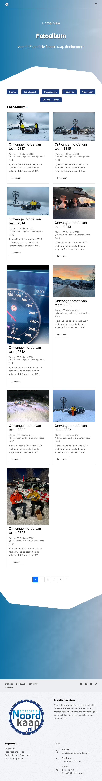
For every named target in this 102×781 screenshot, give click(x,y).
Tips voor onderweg (14, 752)
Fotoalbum (69, 92)
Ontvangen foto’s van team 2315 (71, 146)
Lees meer (16, 178)
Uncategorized (37, 156)
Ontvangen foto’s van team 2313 (71, 225)
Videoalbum (87, 92)
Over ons (9, 684)
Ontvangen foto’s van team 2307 (71, 428)
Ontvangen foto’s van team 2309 (71, 303)
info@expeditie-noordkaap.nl (76, 753)
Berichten (33, 684)
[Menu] (96, 4)
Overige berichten (51, 100)
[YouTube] (91, 684)
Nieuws (12, 92)
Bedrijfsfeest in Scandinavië (18, 755)
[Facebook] (81, 684)
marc (13, 154)
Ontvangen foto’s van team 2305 (25, 531)
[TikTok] (96, 684)
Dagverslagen (50, 92)
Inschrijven (21, 684)
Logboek (26, 156)
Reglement (10, 748)
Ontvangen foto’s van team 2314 (25, 221)
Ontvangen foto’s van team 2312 (25, 350)
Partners (9, 687)
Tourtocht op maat (14, 758)
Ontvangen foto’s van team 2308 (25, 428)
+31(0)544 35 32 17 (71, 761)
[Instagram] (86, 684)
